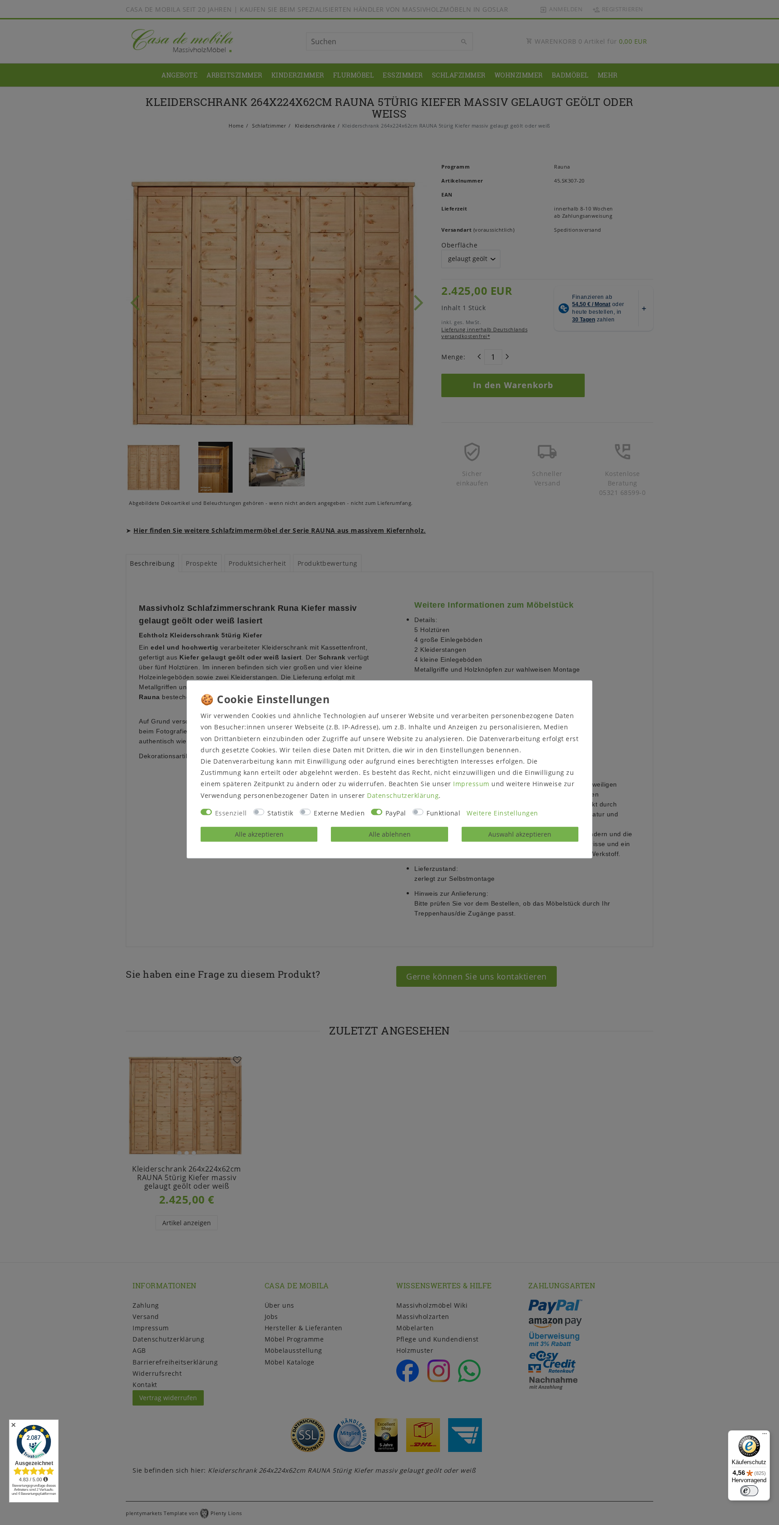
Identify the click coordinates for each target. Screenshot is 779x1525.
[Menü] (764, 1435)
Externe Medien (339, 813)
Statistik (280, 813)
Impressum (471, 784)
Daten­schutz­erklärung (403, 795)
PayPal (395, 813)
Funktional (443, 813)
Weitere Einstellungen (502, 813)
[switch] (749, 1490)
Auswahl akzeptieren (519, 834)
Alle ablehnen (390, 834)
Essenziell (231, 813)
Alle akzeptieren (259, 834)
